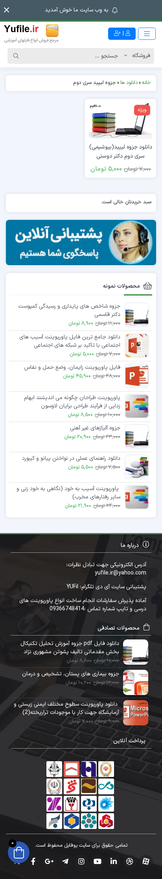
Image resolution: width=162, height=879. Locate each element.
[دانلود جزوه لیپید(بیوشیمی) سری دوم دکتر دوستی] (120, 120)
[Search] (16, 56)
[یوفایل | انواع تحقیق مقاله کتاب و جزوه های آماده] (31, 33)
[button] (6, 10)
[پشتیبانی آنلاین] (81, 242)
